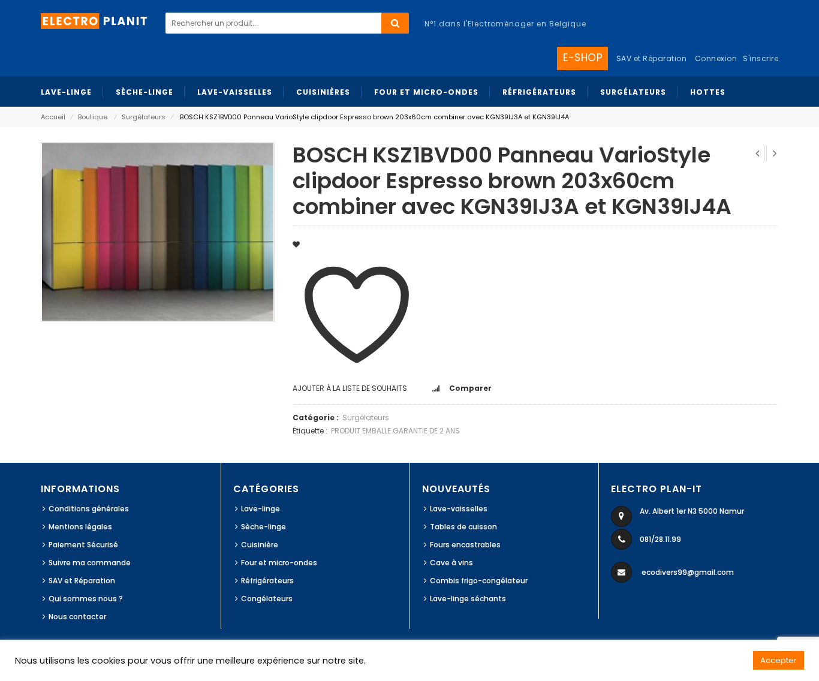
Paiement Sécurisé (83, 545)
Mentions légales (80, 527)
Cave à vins (451, 563)
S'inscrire (760, 58)
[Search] (395, 23)
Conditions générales (89, 509)
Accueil (53, 117)
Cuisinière (259, 545)
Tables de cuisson (463, 527)
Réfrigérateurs (267, 580)
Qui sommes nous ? (86, 598)
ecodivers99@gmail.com (688, 572)
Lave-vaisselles (458, 509)
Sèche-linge (263, 527)
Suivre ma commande (90, 563)
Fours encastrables (465, 545)
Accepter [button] (778, 660)
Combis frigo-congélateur (479, 580)
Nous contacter (77, 616)
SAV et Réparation (82, 580)
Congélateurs (267, 598)
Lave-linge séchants (468, 598)
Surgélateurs (143, 117)
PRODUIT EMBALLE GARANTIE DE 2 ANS (395, 431)
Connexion (716, 58)
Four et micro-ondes (279, 563)
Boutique (92, 117)
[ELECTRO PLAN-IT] (95, 20)
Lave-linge (260, 509)
